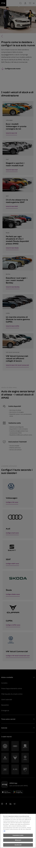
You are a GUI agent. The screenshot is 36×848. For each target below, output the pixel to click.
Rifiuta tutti (18, 840)
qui (4, 830)
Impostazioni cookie (18, 835)
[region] (18, 831)
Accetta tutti (18, 844)
